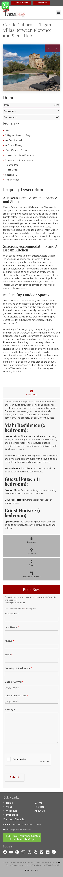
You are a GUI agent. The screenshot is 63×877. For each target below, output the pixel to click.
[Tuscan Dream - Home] (13, 13)
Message (11, 709)
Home (9, 802)
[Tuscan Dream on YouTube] (11, 852)
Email (8, 654)
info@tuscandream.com (20, 829)
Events (38, 802)
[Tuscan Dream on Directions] (23, 852)
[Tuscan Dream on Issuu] (54, 852)
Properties (12, 814)
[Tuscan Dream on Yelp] (35, 852)
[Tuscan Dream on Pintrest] (17, 852)
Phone (9, 641)
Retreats (39, 806)
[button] (58, 12)
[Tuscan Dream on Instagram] (29, 852)
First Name (12, 613)
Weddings (11, 810)
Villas (9, 806)
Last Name (12, 627)
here (26, 352)
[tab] (31, 393)
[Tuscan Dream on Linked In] (48, 852)
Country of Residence (18, 668)
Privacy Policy (31, 870)
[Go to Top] (59, 862)
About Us (40, 810)
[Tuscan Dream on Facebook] (5, 852)
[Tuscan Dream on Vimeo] (42, 852)
